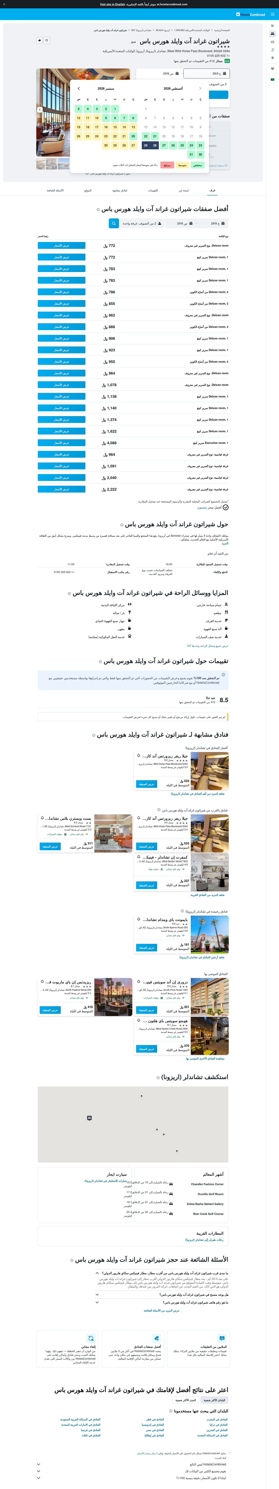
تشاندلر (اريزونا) (143, 30)
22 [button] (145, 136)
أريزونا (167, 30)
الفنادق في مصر (155, 1430)
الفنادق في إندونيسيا (153, 1424)
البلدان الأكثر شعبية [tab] (214, 1400)
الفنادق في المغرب (217, 1419)
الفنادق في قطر (155, 1419)
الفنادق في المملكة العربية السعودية (80, 1419)
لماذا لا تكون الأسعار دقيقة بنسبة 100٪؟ (201, 1478)
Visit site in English (112, 4)
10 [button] (191, 127)
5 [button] (173, 118)
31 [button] (191, 154)
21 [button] (155, 136)
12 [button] (173, 127)
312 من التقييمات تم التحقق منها (194, 61)
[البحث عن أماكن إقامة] (272, 34)
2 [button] (200, 118)
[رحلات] (272, 68)
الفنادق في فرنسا (90, 1430)
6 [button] (164, 118)
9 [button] (200, 127)
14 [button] (155, 127)
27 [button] (164, 145)
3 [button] (191, 118)
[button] (4, 4)
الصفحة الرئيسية (222, 30)
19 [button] (173, 136)
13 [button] (164, 127)
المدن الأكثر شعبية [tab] (186, 1400)
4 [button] (182, 118)
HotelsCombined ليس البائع (208, 1464)
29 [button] (145, 145)
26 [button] (173, 145)
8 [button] (146, 118)
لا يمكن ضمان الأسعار (147, 1453)
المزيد (225, 543)
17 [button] (191, 136)
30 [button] (200, 154)
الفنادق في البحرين (217, 1430)
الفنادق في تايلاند (91, 1435)
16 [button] (200, 136)
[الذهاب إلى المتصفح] (272, 58)
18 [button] (182, 136)
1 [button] (146, 109)
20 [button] (164, 136)
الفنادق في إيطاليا (154, 1435)
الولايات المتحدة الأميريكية (197, 30)
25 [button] (182, 145)
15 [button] (145, 127)
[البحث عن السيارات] (272, 42)
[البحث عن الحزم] (272, 50)
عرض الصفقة (146, 784)
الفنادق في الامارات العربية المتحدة (80, 1424)
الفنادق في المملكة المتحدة (212, 1435)
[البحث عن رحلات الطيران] (272, 26)
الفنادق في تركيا (219, 1424)
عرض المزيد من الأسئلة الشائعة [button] (161, 1310)
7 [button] (155, 118)
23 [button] (200, 145)
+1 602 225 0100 (218, 55)
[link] (198, 793)
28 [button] (155, 145)
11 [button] (182, 127)
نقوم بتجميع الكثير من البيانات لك (205, 1471)
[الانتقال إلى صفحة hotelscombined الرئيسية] (250, 14)
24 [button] (191, 145)
